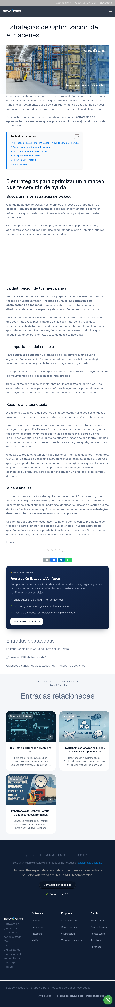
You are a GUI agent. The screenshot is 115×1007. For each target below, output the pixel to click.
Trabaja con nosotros (71, 940)
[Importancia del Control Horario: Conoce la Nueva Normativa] (31, 789)
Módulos (36, 920)
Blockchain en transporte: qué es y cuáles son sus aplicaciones (84, 749)
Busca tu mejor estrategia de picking (31, 147)
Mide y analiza (20, 164)
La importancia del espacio (26, 155)
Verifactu (36, 940)
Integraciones (38, 927)
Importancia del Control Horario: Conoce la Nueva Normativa (30, 812)
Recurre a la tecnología (24, 159)
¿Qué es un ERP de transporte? (26, 657)
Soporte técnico (99, 927)
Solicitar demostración (25, 621)
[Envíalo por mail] (46, 560)
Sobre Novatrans (69, 920)
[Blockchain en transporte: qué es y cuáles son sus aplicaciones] (84, 726)
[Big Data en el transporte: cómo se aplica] (31, 726)
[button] (111, 11)
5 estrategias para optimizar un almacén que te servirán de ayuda (45, 143)
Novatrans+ (37, 933)
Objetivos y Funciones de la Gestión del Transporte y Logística (45, 665)
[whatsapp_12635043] (108, 999)
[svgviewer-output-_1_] (12, 10)
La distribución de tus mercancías (30, 151)
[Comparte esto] (53, 560)
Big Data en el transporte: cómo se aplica (30, 749)
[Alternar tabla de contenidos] (75, 136)
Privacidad (96, 947)
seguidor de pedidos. (53, 234)
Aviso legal (96, 940)
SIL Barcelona (68, 933)
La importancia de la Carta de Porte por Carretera (37, 649)
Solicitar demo (98, 920)
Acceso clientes (99, 933)
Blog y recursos (69, 927)
